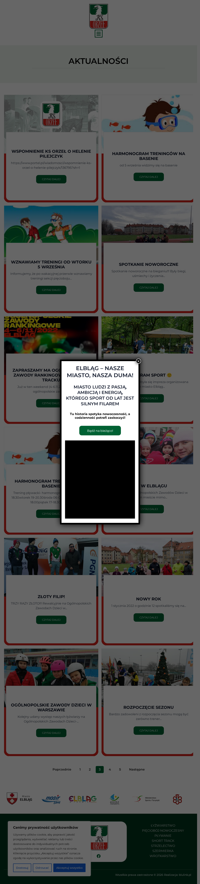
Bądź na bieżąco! (100, 431)
